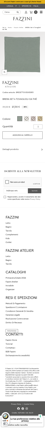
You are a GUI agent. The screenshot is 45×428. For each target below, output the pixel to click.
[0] (31, 12)
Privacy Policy (35, 199)
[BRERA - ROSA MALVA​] (33, 118)
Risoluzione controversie (17, 319)
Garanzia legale (13, 315)
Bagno (9, 227)
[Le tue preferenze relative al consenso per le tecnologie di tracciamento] (40, 416)
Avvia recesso (11, 331)
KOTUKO (21, 413)
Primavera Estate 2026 (16, 278)
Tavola (9, 231)
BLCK (31, 413)
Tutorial (9, 344)
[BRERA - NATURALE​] (26, 118)
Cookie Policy (29, 404)
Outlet (9, 242)
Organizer (10, 290)
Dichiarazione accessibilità (18, 356)
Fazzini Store (11, 340)
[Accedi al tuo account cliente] (26, 12)
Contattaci (10, 348)
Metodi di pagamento (15, 304)
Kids (8, 239)
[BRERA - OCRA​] (40, 118)
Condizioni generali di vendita (19, 311)
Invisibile (10, 286)
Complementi (12, 235)
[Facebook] (18, 409)
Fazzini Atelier (12, 282)
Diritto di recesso (14, 323)
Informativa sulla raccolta (15, 425)
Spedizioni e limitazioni (16, 307)
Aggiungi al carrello (22, 135)
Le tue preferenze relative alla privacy (25, 420)
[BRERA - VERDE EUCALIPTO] (19, 118)
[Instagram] (27, 409)
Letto (8, 223)
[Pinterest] (23, 409)
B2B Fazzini (11, 352)
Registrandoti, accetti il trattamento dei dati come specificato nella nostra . (24, 198)
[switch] (5, 423)
